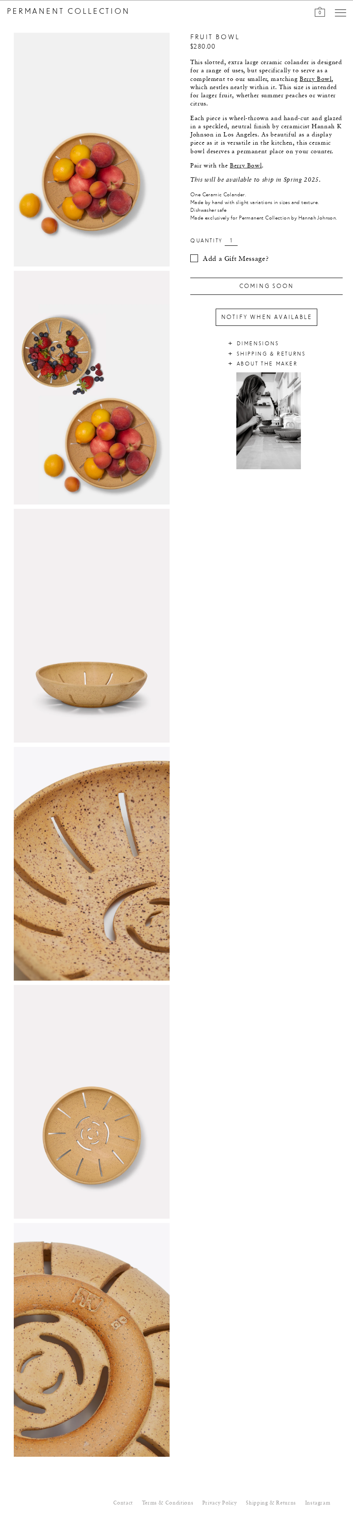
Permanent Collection (68, 12)
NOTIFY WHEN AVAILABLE (266, 317)
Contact (123, 1503)
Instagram (318, 1503)
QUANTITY (206, 241)
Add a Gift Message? (236, 259)
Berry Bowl (315, 79)
